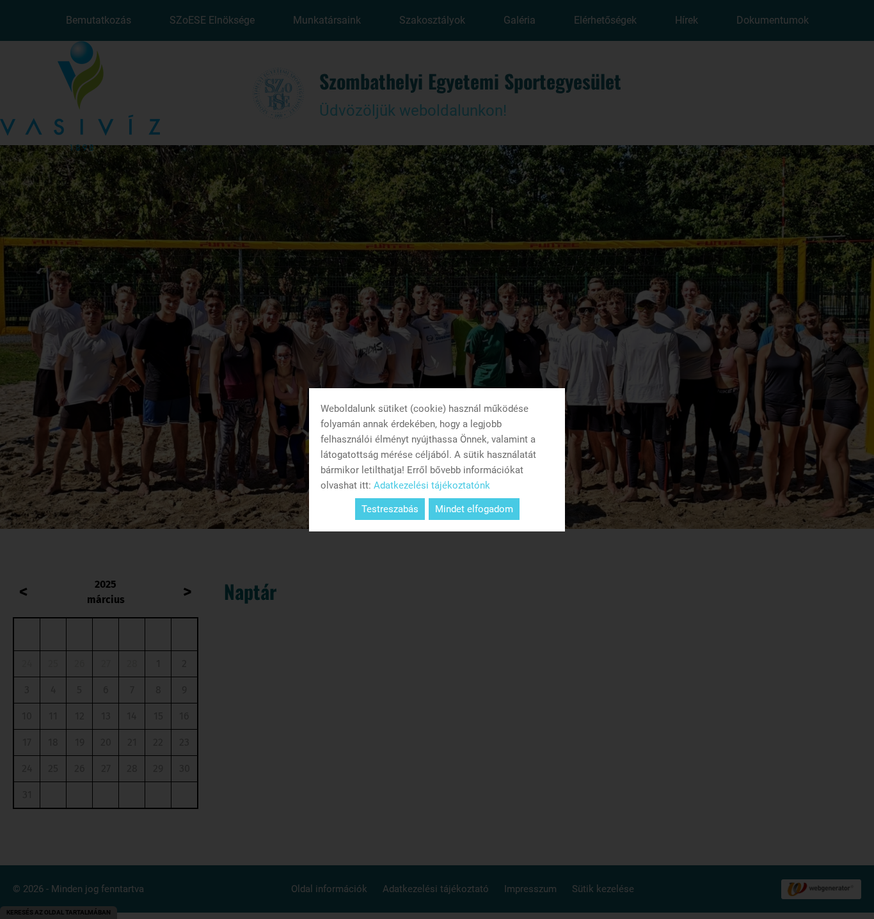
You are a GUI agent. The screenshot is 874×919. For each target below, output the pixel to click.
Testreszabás (390, 509)
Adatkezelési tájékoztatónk (432, 485)
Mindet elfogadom (474, 509)
